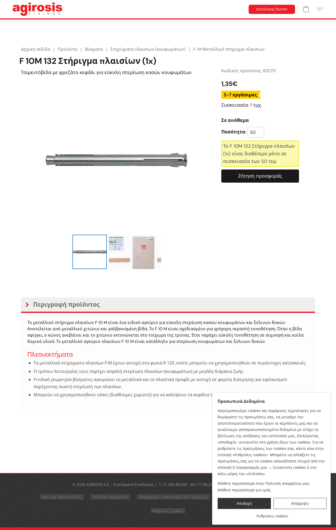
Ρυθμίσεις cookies (168, 511)
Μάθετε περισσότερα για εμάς (244, 489)
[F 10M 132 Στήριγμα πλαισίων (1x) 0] (89, 252)
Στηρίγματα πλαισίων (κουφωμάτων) (148, 49)
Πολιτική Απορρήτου (110, 497)
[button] (37, 9)
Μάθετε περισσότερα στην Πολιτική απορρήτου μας (263, 483)
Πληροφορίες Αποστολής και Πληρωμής (173, 497)
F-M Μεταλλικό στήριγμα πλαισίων (229, 49)
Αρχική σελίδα (35, 49)
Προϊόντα (67, 49)
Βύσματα (94, 49)
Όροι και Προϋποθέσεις (61, 497)
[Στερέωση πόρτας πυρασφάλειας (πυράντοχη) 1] (135, 252)
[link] (272, 514)
